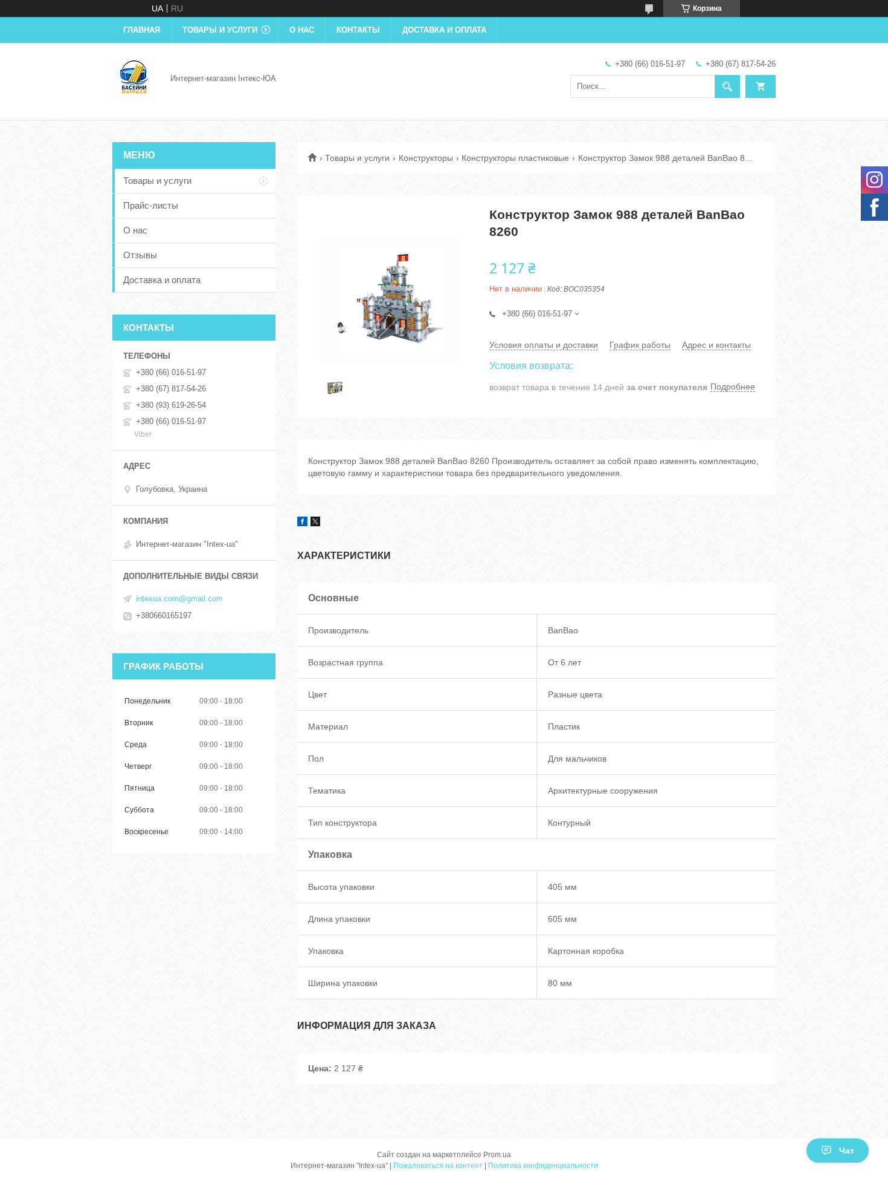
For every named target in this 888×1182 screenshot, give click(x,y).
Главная (141, 29)
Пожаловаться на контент (438, 1165)
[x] (315, 523)
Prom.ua (497, 1155)
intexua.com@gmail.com (179, 598)
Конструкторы (426, 158)
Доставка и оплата (444, 29)
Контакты (358, 29)
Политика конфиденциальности (543, 1165)
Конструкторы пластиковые (515, 158)
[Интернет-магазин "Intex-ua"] (134, 77)
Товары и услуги (219, 29)
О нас (301, 29)
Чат (846, 1150)
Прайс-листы (150, 205)
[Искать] (727, 86)
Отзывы (140, 255)
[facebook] (302, 523)
